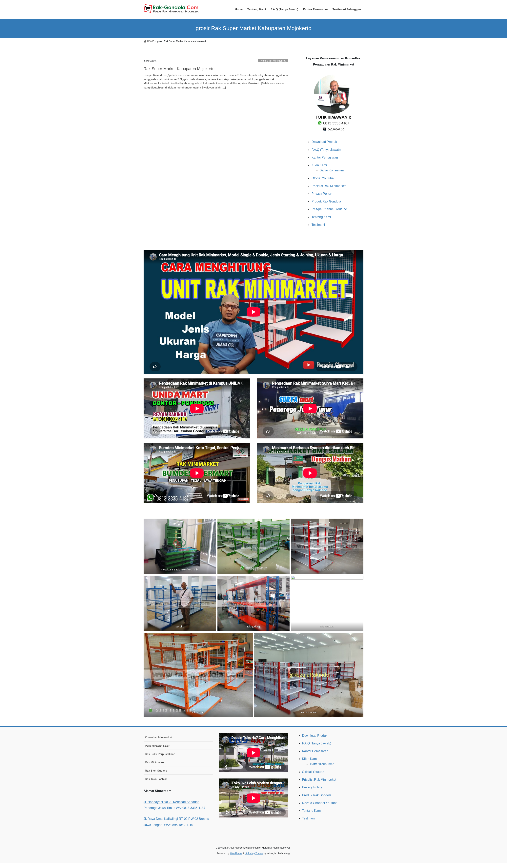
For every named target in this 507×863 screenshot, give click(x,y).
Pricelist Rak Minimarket (329, 186)
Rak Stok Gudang (156, 770)
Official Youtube (323, 178)
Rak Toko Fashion (156, 778)
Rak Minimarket (155, 762)
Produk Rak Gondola (326, 201)
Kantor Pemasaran (325, 157)
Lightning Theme (254, 853)
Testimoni (318, 224)
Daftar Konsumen (331, 170)
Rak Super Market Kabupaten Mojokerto (179, 69)
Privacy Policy (322, 193)
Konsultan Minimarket (273, 60)
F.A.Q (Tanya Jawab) (326, 149)
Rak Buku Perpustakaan (160, 754)
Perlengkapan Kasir (157, 745)
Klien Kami (319, 165)
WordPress (236, 853)
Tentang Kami (321, 217)
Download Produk (324, 142)
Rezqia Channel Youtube (329, 209)
